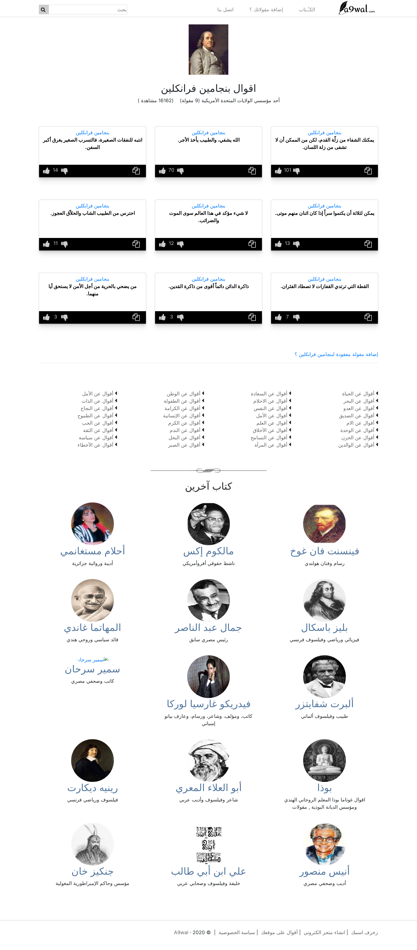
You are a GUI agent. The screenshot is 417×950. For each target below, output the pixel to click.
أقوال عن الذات (97, 401)
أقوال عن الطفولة (182, 401)
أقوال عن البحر (358, 401)
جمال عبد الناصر (208, 627)
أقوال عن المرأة (271, 445)
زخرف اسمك (364, 932)
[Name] (43, 9)
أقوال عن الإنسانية (181, 415)
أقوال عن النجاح (97, 408)
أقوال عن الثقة (98, 430)
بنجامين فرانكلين (324, 132)
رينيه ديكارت (92, 787)
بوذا (324, 787)
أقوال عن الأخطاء (95, 445)
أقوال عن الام (360, 423)
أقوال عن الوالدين (356, 445)
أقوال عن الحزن (357, 437)
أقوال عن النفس (270, 408)
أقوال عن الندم (185, 430)
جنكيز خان (92, 871)
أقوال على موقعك (279, 932)
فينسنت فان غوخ (324, 551)
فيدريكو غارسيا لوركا (209, 704)
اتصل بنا (225, 9)
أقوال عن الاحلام (270, 401)
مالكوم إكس (208, 551)
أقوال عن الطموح (95, 415)
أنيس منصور (324, 871)
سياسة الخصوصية (237, 932)
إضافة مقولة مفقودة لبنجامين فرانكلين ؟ (336, 354)
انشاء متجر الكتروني (324, 932)
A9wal (181, 932)
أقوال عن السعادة (269, 393)
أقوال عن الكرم (184, 423)
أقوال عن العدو (358, 408)
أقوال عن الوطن (183, 393)
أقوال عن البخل (184, 437)
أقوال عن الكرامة (182, 408)
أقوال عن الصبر (184, 445)
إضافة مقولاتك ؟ (266, 9)
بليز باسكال (324, 627)
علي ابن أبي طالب (208, 871)
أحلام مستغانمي (92, 551)
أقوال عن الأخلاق (270, 430)
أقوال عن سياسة (96, 437)
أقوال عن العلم (271, 423)
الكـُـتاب (307, 9)
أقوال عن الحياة (358, 393)
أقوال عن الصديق (356, 415)
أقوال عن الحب (97, 423)
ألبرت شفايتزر (325, 704)
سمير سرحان (92, 669)
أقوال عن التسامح (269, 437)
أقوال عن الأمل (271, 415)
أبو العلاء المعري (209, 787)
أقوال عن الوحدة (357, 430)
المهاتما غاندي (92, 627)
